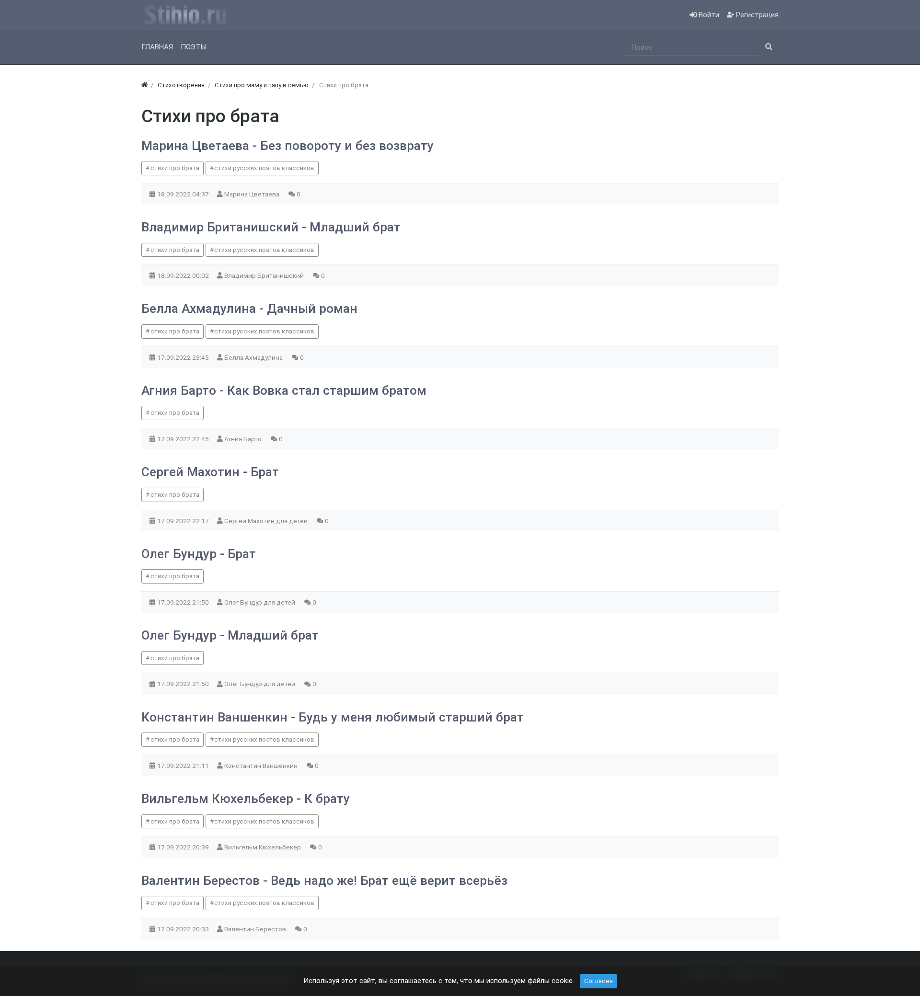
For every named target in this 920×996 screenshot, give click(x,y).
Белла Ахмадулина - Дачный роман (249, 308)
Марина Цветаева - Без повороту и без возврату (287, 145)
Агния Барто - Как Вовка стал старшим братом (283, 390)
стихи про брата (174, 168)
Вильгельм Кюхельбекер (263, 847)
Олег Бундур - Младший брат (230, 635)
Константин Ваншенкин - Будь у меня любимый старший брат (332, 717)
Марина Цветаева (252, 194)
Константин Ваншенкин (261, 765)
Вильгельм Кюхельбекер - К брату (245, 798)
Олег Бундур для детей (260, 602)
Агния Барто (243, 439)
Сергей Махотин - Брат (210, 472)
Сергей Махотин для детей (266, 521)
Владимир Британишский (264, 275)
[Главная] (144, 85)
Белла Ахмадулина (254, 357)
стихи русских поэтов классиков (264, 168)
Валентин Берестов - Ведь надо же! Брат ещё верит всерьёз (324, 880)
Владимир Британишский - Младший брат (271, 227)
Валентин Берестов (256, 929)
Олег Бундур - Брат (198, 554)
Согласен (598, 981)
